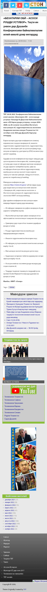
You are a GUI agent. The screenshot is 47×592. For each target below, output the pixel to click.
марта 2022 (9, 508)
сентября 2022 (10, 524)
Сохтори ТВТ (17, 11)
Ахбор (27, 11)
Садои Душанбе (10, 419)
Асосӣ (6, 11)
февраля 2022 (10, 505)
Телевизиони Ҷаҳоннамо (14, 403)
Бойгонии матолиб (16, 496)
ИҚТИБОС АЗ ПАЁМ (11, 382)
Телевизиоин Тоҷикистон (14, 397)
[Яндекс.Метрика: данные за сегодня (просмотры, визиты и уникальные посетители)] (40, 581)
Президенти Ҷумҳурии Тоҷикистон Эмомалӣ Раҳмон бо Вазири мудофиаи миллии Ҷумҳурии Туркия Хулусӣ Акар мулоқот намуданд (24, 306)
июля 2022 (9, 518)
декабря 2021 (10, 500)
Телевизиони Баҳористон (14, 409)
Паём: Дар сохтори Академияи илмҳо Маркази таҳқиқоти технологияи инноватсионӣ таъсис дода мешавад (24, 314)
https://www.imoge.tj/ (18, 185)
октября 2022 (10, 526)
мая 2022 (8, 513)
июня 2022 (9, 516)
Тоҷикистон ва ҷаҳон (15, 340)
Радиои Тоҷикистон (12, 416)
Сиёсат (36, 11)
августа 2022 (10, 521)
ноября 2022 (9, 529)
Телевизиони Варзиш (12, 406)
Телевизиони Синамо (12, 412)
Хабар (12, 287)
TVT (24, 589)
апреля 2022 (9, 510)
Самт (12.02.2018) (13, 320)
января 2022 (9, 502)
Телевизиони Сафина (13, 400)
